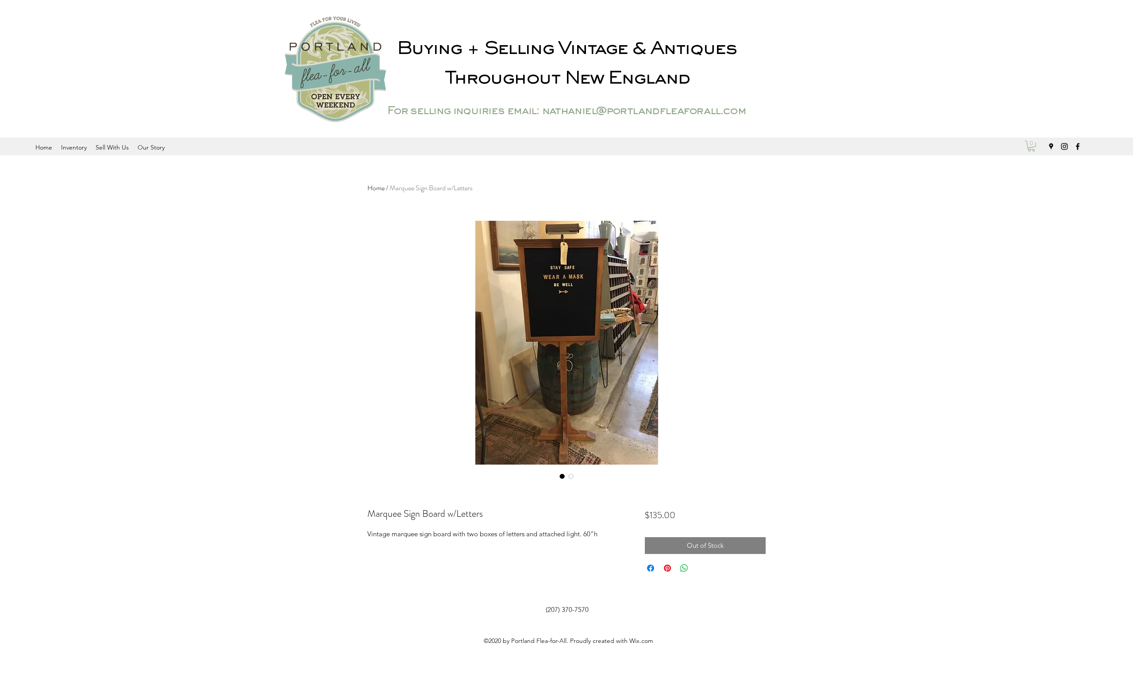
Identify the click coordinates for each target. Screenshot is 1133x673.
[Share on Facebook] (650, 568)
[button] (1031, 146)
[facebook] (1077, 146)
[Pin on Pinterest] (667, 568)
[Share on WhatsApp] (684, 568)
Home (376, 188)
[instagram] (1064, 146)
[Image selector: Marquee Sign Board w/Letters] (562, 476)
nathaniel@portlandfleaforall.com (644, 111)
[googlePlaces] (1051, 146)
